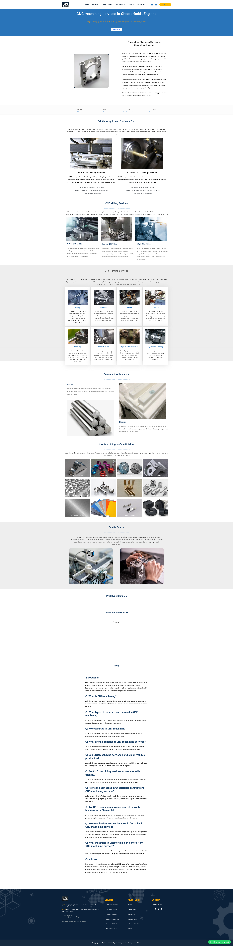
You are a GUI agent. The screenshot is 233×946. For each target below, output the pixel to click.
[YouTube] (161, 909)
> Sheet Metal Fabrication (111, 924)
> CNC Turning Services (111, 909)
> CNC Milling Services (110, 914)
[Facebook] (152, 5)
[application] (99, 4)
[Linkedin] (156, 5)
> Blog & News (132, 909)
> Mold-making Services (111, 928)
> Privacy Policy (132, 919)
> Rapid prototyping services (112, 919)
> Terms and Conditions (134, 924)
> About (130, 904)
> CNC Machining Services (112, 904)
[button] (148, 4)
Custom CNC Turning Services (142, 172)
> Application (131, 914)
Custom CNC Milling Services (91, 172)
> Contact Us (131, 928)
